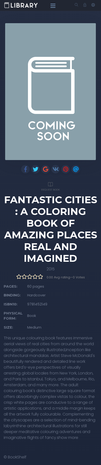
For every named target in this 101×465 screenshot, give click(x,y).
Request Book (50, 189)
